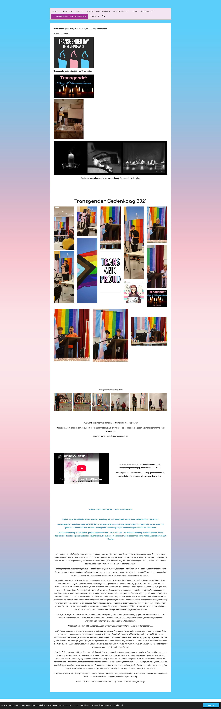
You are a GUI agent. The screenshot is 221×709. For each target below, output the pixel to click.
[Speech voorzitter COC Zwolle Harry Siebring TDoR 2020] (82, 402)
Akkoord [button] (211, 705)
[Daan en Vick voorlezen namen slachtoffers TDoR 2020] (63, 402)
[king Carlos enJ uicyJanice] (158, 402)
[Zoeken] (103, 16)
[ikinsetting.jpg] (100, 402)
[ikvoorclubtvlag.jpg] (139, 402)
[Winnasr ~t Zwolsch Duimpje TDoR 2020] (120, 402)
